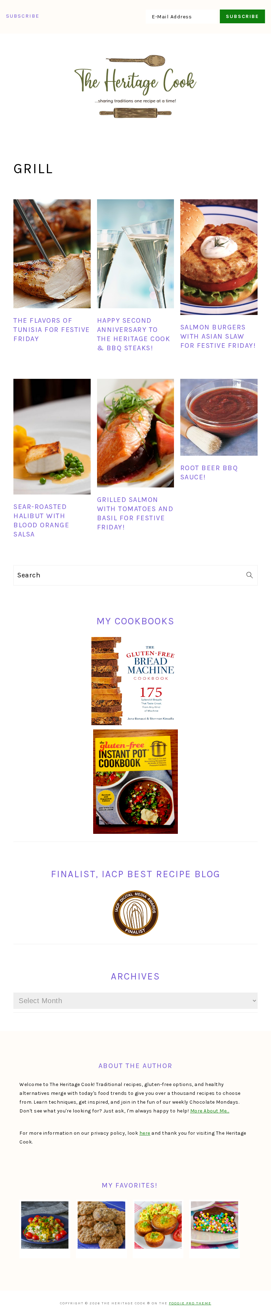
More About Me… (209, 1111)
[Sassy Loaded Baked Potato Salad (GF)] (44, 1225)
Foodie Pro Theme (190, 1303)
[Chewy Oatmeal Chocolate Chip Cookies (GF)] (101, 1225)
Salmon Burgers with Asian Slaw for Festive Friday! (218, 336)
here (144, 1133)
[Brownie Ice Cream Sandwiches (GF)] (214, 1225)
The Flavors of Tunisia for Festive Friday (51, 329)
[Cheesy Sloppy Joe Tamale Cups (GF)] (158, 1225)
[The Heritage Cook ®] (135, 122)
